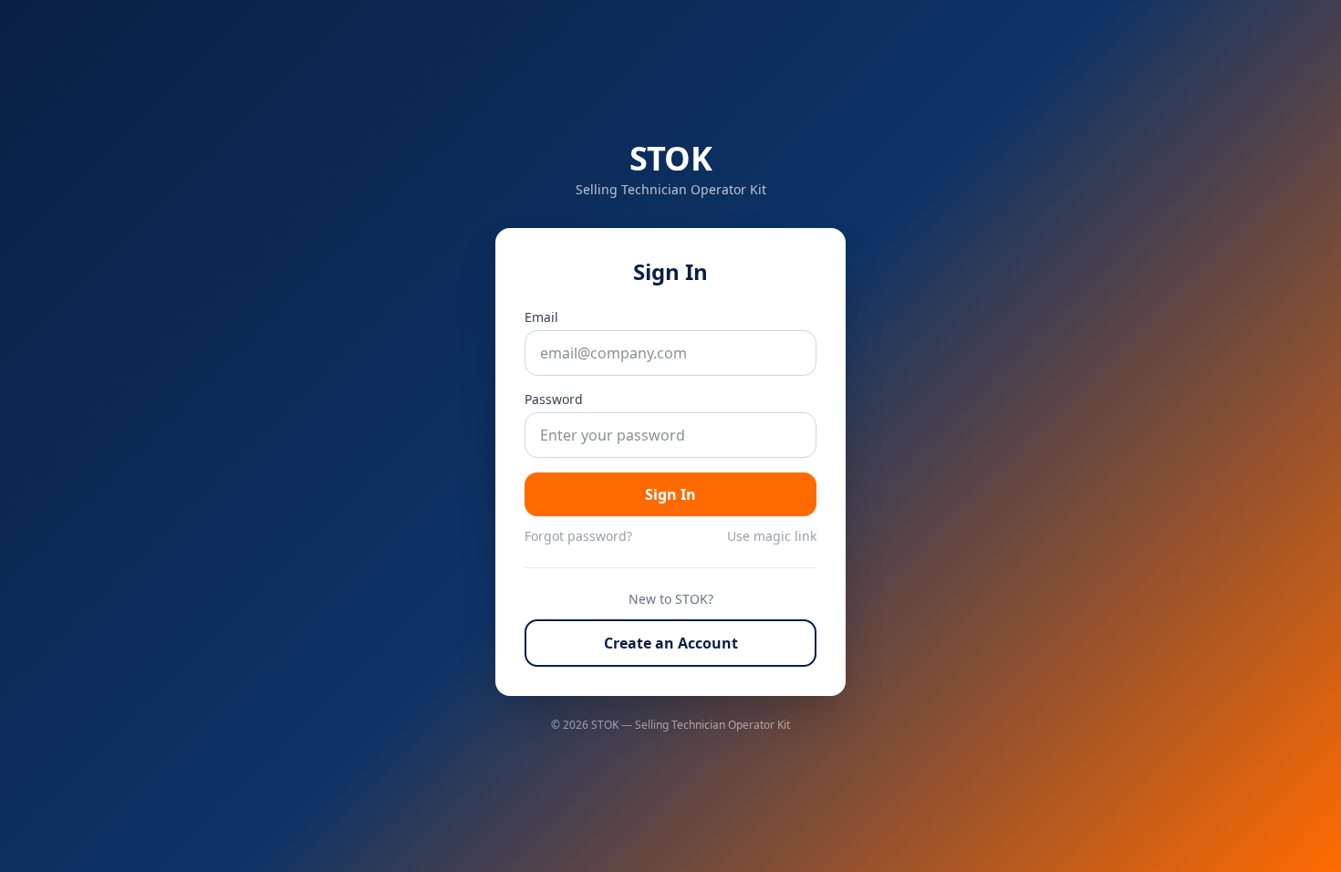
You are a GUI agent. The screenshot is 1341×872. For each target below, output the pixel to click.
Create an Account (671, 643)
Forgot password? (578, 536)
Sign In (670, 494)
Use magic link (771, 536)
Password (554, 399)
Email (541, 317)
